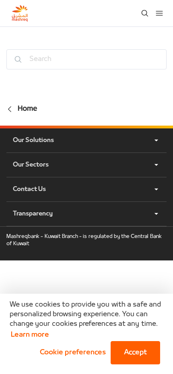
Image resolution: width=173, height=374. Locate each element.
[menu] (159, 13)
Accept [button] (135, 352)
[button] (71, 352)
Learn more (30, 334)
